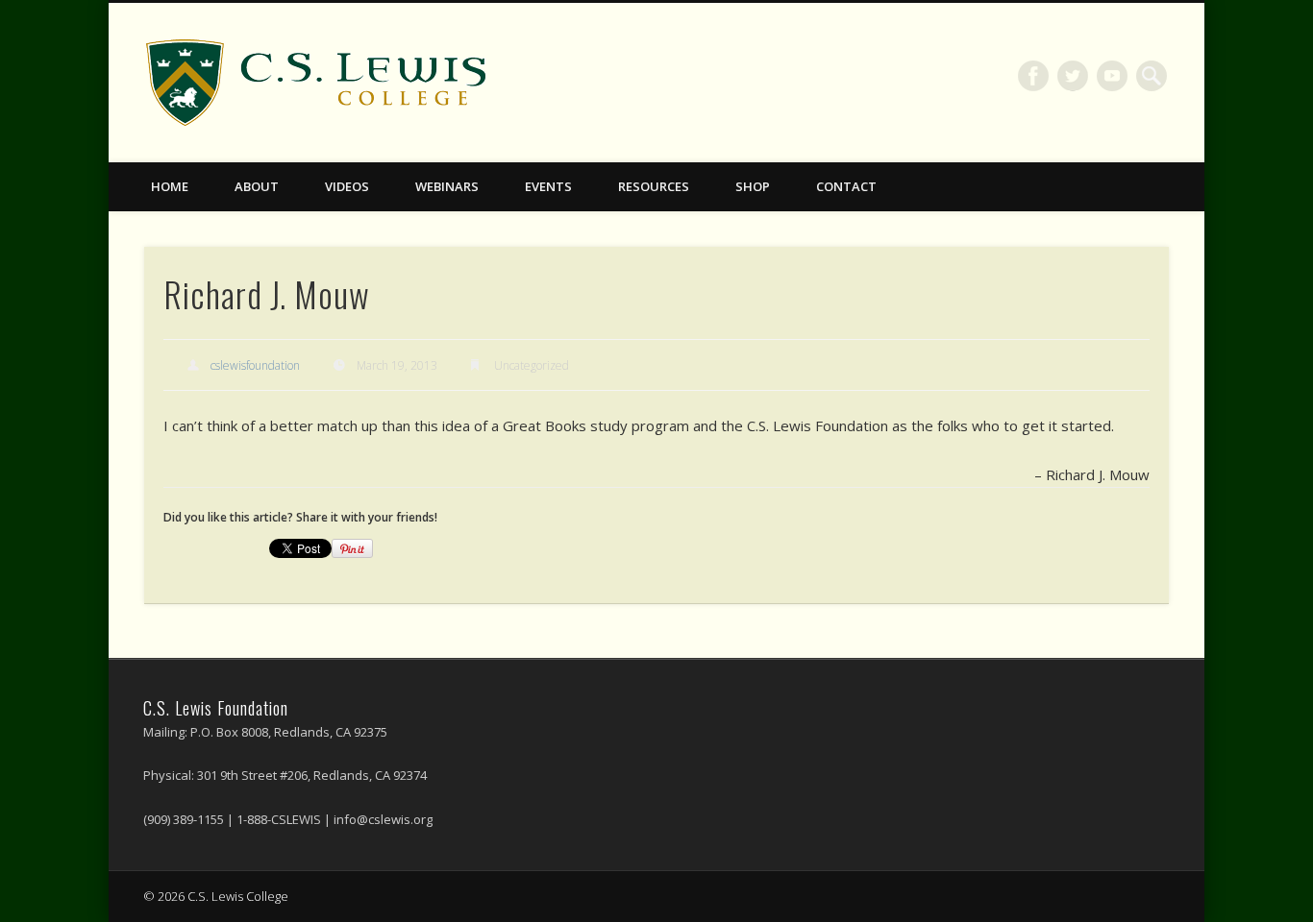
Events (548, 186)
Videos (347, 186)
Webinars (447, 186)
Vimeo (1112, 76)
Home (169, 186)
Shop (752, 186)
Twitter (1072, 76)
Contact (846, 186)
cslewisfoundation (255, 365)
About (257, 186)
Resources (653, 186)
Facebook (1033, 76)
